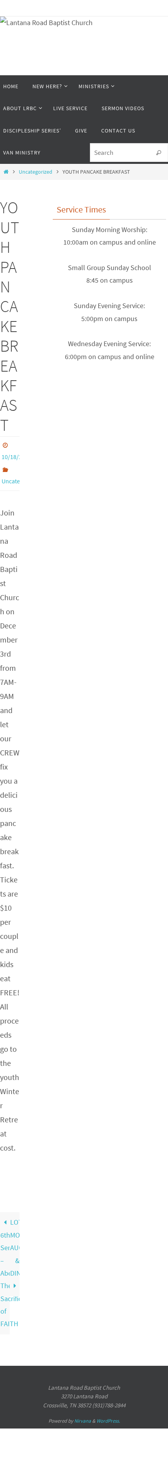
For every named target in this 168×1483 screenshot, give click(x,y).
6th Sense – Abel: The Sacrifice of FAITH (5, 1275)
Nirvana (82, 1416)
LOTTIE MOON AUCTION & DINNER (15, 1243)
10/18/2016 (16, 456)
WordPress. (108, 1416)
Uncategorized (35, 171)
